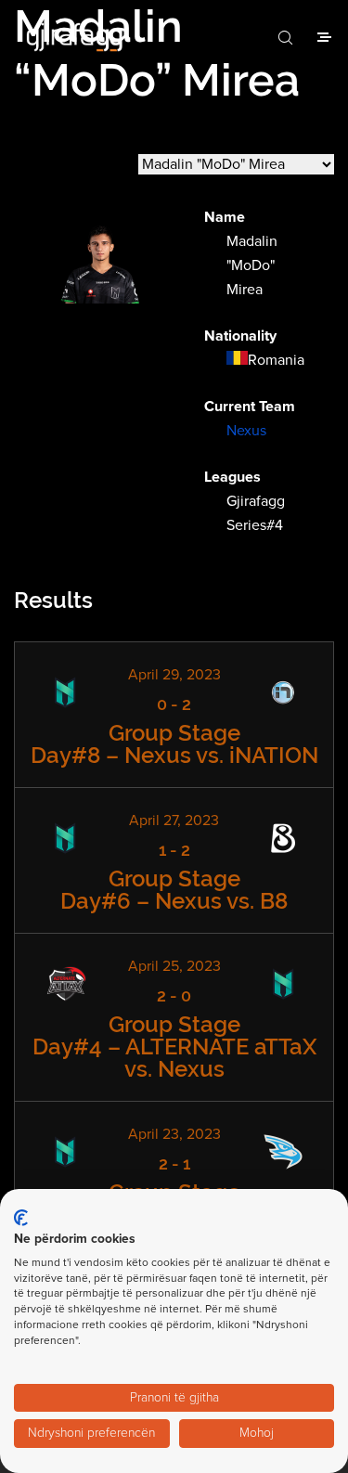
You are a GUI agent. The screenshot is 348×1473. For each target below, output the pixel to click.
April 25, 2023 (174, 966)
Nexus (246, 430)
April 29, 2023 (174, 674)
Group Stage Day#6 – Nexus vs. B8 (174, 889)
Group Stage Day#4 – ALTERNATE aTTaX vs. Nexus (174, 1046)
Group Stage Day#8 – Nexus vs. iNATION (174, 744)
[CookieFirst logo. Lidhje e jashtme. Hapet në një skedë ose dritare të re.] (21, 1217)
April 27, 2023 (174, 820)
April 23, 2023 (174, 1134)
